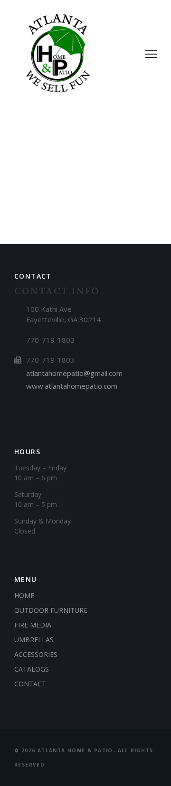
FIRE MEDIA (32, 624)
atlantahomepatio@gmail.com (74, 373)
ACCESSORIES (35, 654)
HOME (24, 595)
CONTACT (30, 683)
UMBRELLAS (34, 639)
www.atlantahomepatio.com (71, 386)
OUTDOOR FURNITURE (50, 610)
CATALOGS (31, 669)
